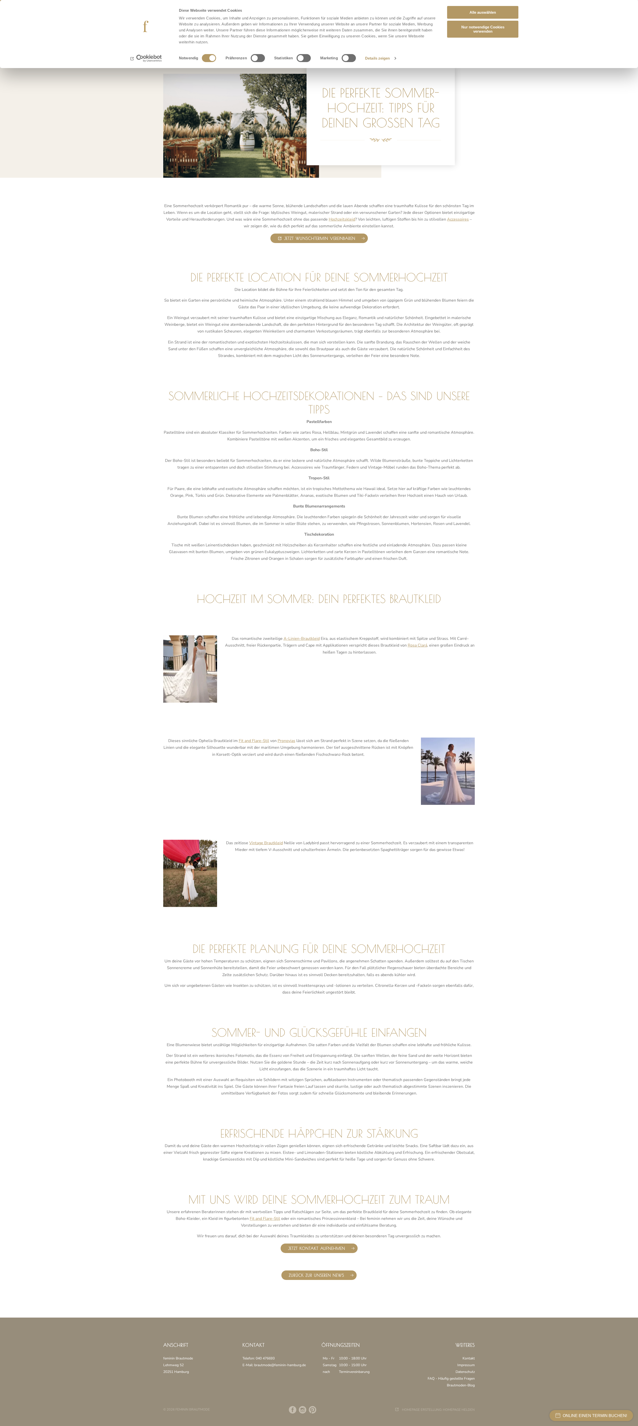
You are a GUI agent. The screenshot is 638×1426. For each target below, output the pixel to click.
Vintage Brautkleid (266, 843)
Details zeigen (377, 58)
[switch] (258, 58)
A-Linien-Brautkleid (302, 638)
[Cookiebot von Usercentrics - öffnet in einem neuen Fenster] (146, 58)
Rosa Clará (417, 645)
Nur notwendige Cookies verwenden (482, 29)
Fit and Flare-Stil (254, 741)
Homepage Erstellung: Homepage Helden (438, 1410)
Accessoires (458, 219)
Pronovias (286, 741)
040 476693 (265, 1358)
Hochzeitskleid (342, 219)
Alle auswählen (483, 12)
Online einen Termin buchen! (595, 1416)
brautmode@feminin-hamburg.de (280, 1365)
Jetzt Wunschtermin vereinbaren (319, 238)
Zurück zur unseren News (316, 1275)
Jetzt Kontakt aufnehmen (316, 1248)
